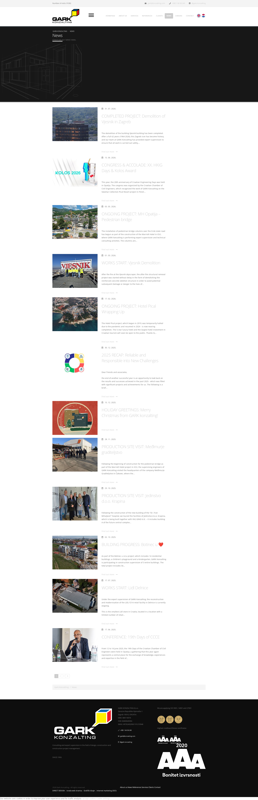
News (168, 16)
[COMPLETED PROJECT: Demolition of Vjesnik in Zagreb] (75, 124)
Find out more (109, 151)
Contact (190, 16)
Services (134, 16)
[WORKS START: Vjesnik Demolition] (75, 271)
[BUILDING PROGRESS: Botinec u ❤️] (75, 553)
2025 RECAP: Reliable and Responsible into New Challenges (130, 357)
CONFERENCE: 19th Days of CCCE (131, 637)
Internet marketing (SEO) (107, 791)
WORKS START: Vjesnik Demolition (131, 263)
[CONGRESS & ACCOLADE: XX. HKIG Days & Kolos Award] (75, 173)
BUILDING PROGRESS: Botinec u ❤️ (132, 544)
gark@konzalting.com (156, 3)
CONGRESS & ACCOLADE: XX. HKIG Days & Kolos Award (132, 167)
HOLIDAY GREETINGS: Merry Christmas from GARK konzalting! (130, 412)
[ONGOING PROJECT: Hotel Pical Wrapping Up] (75, 314)
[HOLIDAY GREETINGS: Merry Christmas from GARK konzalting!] (75, 418)
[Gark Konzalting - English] (199, 15)
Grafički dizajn (89, 791)
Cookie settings (103, 798)
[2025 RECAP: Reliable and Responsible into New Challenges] (75, 363)
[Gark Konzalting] (66, 16)
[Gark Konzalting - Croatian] (203, 15)
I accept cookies (89, 798)
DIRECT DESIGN (58, 791)
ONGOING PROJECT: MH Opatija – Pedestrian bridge (131, 216)
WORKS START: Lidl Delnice (125, 587)
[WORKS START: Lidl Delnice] (75, 596)
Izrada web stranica (74, 791)
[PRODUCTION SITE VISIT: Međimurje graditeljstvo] (75, 455)
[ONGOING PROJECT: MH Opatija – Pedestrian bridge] (75, 222)
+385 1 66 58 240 (178, 3)
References (147, 16)
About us (123, 16)
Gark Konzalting (60, 31)
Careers (178, 16)
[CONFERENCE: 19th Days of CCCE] (75, 645)
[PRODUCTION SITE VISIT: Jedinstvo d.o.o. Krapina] (75, 504)
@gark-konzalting (199, 3)
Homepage (110, 16)
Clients (159, 16)
